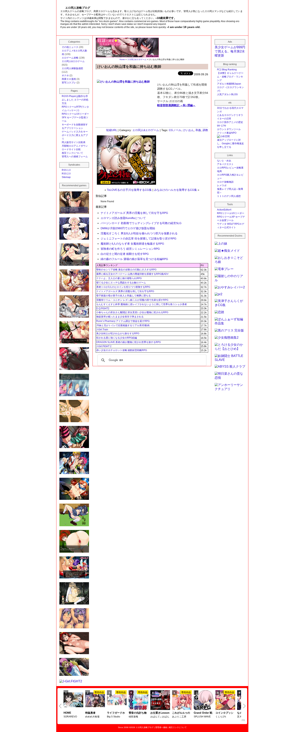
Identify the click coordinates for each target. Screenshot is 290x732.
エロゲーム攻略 (70, 57)
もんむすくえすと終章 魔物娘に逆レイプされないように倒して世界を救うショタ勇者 (141, 304)
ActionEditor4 (224, 209)
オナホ (65, 75)
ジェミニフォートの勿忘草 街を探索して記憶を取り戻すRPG (138, 238)
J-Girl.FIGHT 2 (103, 346)
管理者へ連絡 (161, 727)
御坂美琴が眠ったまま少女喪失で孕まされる (120, 316)
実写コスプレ (69, 82)
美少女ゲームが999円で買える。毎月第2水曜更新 (230, 51)
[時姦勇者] (95, 700)
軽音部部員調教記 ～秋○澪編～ (176, 105)
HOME (67, 712)
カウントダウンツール (229, 129)
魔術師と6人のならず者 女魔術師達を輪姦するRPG (132, 243)
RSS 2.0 (66, 173)
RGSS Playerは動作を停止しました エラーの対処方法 (75, 100)
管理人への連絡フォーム (75, 156)
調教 (205, 130)
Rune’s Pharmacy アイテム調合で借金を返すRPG (123, 321)
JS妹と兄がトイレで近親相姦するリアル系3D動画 (123, 325)
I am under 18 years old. (184, 27)
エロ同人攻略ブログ (144, 727)
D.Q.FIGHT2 (102, 308)
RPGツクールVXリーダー (75, 114)
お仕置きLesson (159, 712)
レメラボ (221, 185)
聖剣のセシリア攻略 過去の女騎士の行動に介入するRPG (126, 269)
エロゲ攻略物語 (225, 182)
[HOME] (73, 700)
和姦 (198, 130)
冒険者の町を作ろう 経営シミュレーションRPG (130, 248)
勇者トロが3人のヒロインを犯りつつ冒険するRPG (123, 287)
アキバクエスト (225, 164)
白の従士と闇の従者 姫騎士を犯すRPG (125, 253)
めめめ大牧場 (92, 716)
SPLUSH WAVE (202, 716)
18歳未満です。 (167, 18)
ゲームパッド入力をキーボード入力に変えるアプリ (75, 135)
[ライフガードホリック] (117, 700)
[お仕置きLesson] (160, 700)
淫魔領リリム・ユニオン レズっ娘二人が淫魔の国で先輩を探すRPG (132, 300)
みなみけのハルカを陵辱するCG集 (175, 189)
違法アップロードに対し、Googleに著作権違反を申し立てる (230, 143)
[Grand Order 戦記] (203, 700)
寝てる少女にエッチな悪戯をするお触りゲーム (121, 282)
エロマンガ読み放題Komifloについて (123, 218)
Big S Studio (113, 716)
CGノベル (175, 130)
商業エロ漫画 (69, 79)
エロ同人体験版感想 (72, 68)
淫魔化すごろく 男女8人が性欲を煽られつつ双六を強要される (139, 233)
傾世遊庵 (133, 716)
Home (122, 59)
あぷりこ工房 (179, 716)
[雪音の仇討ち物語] (138, 700)
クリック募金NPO (226, 132)
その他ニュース (70, 47)
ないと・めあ (224, 160)
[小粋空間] (223, 136)
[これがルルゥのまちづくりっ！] (182, 700)
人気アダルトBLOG (227, 94)
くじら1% (220, 716)
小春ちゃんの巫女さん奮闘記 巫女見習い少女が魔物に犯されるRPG (132, 312)
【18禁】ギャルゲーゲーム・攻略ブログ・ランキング (230, 77)
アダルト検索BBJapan (229, 83)
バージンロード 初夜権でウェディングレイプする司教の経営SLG (141, 223)
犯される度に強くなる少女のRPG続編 (116, 337)
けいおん (188, 130)
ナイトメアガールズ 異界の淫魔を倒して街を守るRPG (134, 212)
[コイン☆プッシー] (225, 700)
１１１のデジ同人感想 (229, 196)
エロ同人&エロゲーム (136, 59)
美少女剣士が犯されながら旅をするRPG (117, 333)
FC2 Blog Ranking (227, 69)
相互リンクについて (72, 153)
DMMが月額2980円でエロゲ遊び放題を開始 (128, 228)
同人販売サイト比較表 (73, 142)
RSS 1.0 (66, 170)
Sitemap (66, 177)
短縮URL (111, 130)
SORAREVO (70, 716)
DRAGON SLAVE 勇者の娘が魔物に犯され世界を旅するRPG (128, 342)
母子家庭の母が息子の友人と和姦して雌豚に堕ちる (123, 295)
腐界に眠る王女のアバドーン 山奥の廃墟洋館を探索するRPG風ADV (132, 274)
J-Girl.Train (102, 329)
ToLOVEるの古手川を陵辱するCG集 (129, 189)
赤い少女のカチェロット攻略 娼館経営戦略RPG (121, 350)
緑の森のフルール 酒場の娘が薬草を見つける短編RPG (134, 259)
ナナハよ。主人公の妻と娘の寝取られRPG (119, 278)
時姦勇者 (90, 712)
